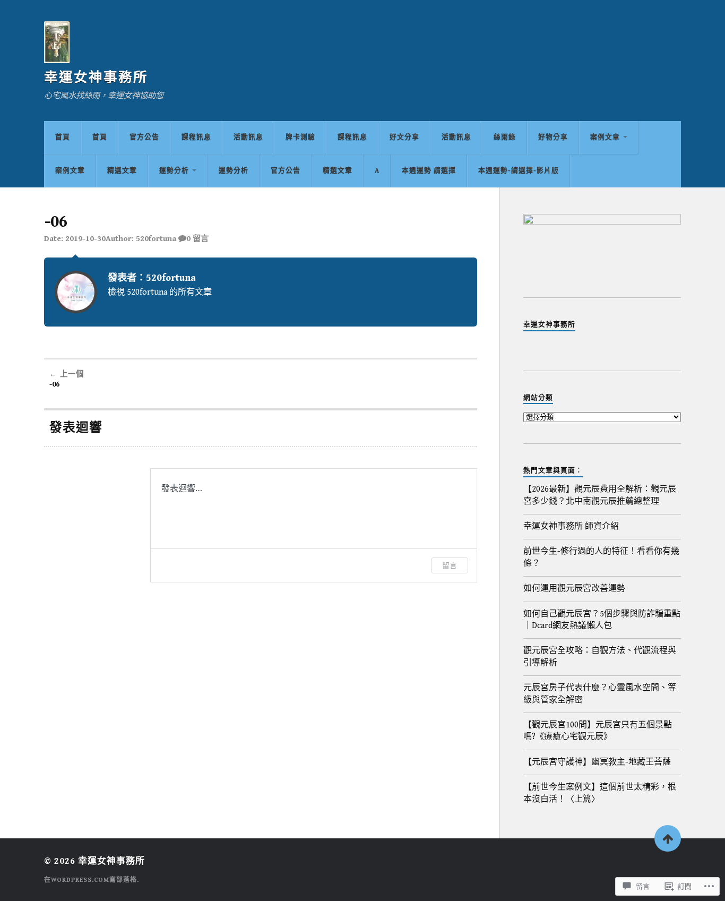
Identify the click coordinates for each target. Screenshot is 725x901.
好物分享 (553, 137)
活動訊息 (248, 137)
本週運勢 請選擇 (429, 171)
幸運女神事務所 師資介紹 (571, 526)
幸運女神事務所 (96, 77)
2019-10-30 (85, 238)
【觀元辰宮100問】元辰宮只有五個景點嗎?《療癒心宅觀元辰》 (597, 731)
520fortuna (156, 238)
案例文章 (605, 137)
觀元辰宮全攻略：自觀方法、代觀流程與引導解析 (599, 656)
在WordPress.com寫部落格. (91, 880)
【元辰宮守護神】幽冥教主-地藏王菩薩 (597, 762)
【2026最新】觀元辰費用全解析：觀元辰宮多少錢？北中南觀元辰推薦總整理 (599, 495)
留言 (449, 565)
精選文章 (122, 171)
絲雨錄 (505, 137)
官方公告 (144, 137)
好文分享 (404, 137)
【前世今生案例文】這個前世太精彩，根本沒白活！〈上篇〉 (599, 793)
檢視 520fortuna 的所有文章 (160, 292)
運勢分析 (174, 171)
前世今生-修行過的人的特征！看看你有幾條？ (601, 557)
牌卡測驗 (300, 137)
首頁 (62, 137)
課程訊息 (196, 137)
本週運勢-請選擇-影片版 (518, 171)
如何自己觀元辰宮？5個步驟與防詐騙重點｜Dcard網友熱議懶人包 (601, 620)
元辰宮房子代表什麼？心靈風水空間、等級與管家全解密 (599, 694)
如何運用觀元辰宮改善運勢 (574, 588)
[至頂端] (667, 838)
